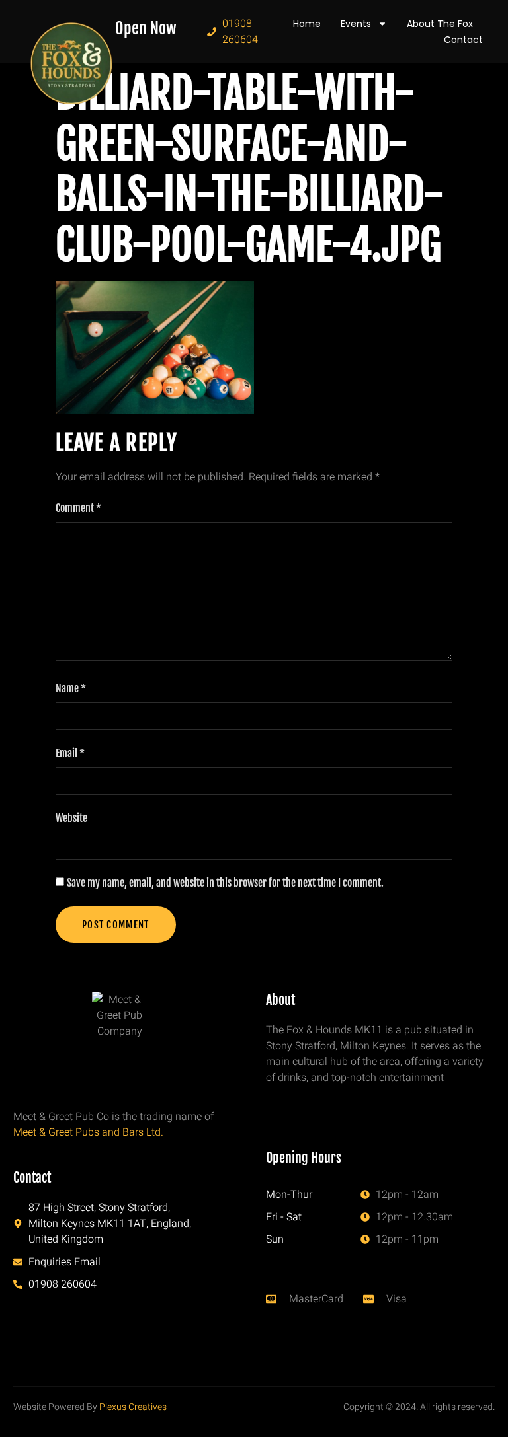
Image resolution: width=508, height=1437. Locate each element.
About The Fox (440, 23)
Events (356, 23)
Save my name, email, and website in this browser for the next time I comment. (225, 882)
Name (71, 688)
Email (70, 753)
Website (71, 818)
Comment (78, 508)
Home (307, 23)
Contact (463, 39)
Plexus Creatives (133, 1407)
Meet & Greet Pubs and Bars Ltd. (88, 1132)
